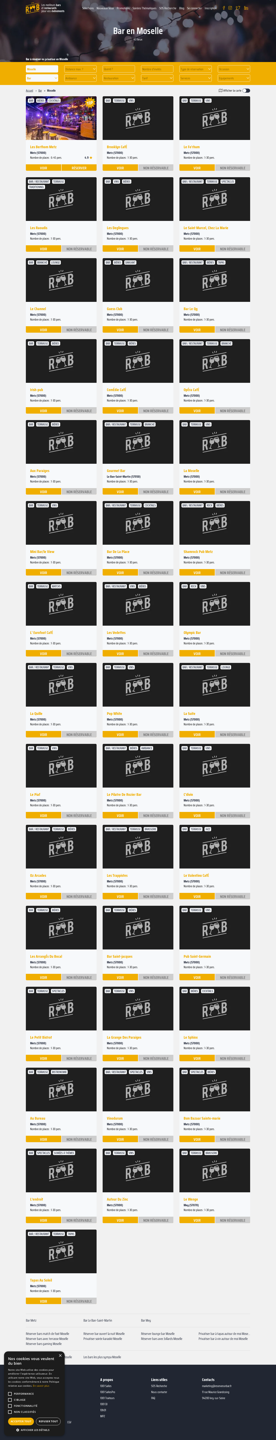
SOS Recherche (167, 8)
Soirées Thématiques (144, 8)
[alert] (34, 1393)
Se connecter (194, 8)
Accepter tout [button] (21, 1421)
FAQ (153, 1398)
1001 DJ (103, 1404)
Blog (181, 8)
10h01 (103, 1410)
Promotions (123, 8)
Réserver (79, 168)
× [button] (60, 1355)
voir (43, 168)
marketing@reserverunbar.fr (217, 1386)
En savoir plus (41, 1385)
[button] (80, 69)
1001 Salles (106, 1386)
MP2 (102, 1416)
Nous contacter (159, 1392)
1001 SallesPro (107, 1392)
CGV (69, 1422)
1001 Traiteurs (107, 1398)
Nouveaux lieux (105, 8)
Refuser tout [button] (48, 1421)
